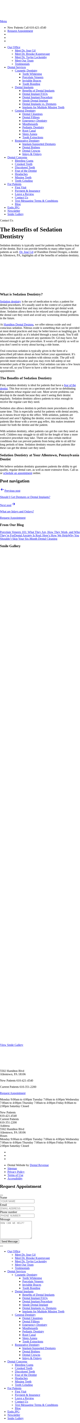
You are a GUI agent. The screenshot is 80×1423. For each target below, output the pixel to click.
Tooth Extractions (32, 137)
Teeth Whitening (32, 73)
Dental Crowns (31, 150)
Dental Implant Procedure (37, 97)
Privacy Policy (16, 1171)
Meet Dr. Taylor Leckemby (31, 57)
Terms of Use (15, 1175)
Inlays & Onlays (31, 154)
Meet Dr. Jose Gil (25, 50)
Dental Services (16, 67)
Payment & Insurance (27, 190)
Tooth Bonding (31, 84)
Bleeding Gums (24, 160)
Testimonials (22, 63)
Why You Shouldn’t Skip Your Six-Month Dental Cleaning (39, 537)
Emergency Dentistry (34, 120)
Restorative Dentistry (27, 140)
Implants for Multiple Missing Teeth (43, 107)
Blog (18, 204)
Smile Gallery (15, 214)
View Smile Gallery (11, 1044)
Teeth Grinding (24, 180)
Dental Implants (24, 87)
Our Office (13, 47)
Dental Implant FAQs (35, 94)
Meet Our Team (24, 60)
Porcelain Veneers (32, 77)
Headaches (21, 174)
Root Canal (29, 130)
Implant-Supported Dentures (39, 144)
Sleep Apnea (29, 134)
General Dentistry (25, 110)
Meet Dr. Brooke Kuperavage (32, 53)
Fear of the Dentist (26, 170)
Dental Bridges (31, 147)
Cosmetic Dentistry (26, 70)
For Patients (14, 184)
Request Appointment (20, 30)
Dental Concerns (17, 157)
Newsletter (13, 210)
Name (3, 1197)
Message (5, 1219)
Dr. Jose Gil (26, 252)
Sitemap (12, 1168)
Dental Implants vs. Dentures (39, 104)
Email (3, 1204)
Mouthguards (30, 124)
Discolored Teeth (25, 167)
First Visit (20, 187)
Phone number (8, 1212)
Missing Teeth (23, 177)
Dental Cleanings (32, 114)
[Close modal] (1, 1195)
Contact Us (21, 197)
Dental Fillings (31, 117)
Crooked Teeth (23, 164)
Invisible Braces (31, 80)
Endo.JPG (13, 207)
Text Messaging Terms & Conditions (36, 200)
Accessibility (15, 1178)
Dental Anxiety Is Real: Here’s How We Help (41, 535)
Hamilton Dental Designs (18, 324)
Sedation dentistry (10, 301)
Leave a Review (24, 194)
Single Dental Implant (35, 100)
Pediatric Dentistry (33, 127)
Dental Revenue (39, 1165)
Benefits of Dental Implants (38, 90)
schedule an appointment (17, 473)
